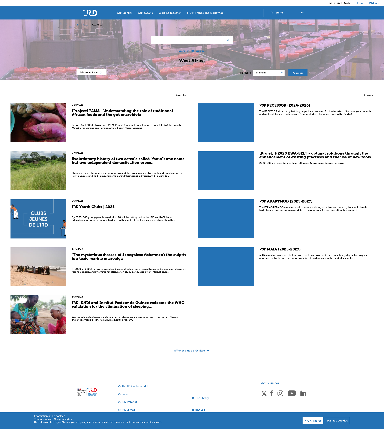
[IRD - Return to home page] (90, 13)
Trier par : (245, 73)
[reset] (221, 40)
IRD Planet (374, 3)
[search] (285, 12)
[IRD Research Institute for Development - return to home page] (87, 391)
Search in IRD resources (192, 51)
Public (347, 3)
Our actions (145, 13)
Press (360, 3)
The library (202, 398)
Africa (85, 25)
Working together (170, 13)
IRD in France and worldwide (205, 13)
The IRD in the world (135, 386)
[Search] (229, 40)
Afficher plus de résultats (190, 350)
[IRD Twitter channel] (264, 393)
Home (77, 25)
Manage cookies (337, 420)
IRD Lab (200, 409)
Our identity (124, 13)
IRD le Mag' (129, 409)
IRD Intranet (129, 402)
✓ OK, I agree (313, 420)
